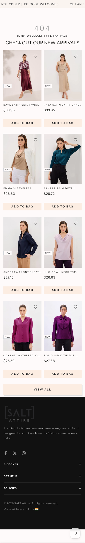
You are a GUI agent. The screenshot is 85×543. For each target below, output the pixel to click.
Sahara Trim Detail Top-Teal (60, 188)
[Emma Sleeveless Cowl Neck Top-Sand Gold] (22, 159)
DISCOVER (11, 464)
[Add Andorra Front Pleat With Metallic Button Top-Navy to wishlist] (35, 223)
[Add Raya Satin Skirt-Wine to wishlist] (35, 56)
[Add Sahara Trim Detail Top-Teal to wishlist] (75, 139)
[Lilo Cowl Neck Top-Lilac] (63, 242)
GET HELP (10, 476)
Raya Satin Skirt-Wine (21, 104)
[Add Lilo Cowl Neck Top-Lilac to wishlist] (75, 223)
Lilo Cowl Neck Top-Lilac (61, 272)
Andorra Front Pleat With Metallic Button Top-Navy (21, 272)
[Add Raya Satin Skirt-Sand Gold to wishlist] (75, 56)
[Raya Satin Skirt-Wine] (22, 75)
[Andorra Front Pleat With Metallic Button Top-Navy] (22, 242)
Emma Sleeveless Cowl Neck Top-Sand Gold (20, 188)
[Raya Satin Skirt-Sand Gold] (63, 75)
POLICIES (10, 488)
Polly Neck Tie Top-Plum (60, 355)
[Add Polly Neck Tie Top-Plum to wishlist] (75, 307)
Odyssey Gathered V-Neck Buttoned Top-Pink (20, 355)
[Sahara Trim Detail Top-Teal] (63, 159)
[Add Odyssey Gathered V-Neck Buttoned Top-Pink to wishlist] (35, 307)
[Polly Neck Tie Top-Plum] (63, 326)
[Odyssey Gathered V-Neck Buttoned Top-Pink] (22, 326)
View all (42, 389)
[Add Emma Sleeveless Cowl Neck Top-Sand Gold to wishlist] (35, 139)
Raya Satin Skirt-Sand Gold (62, 105)
